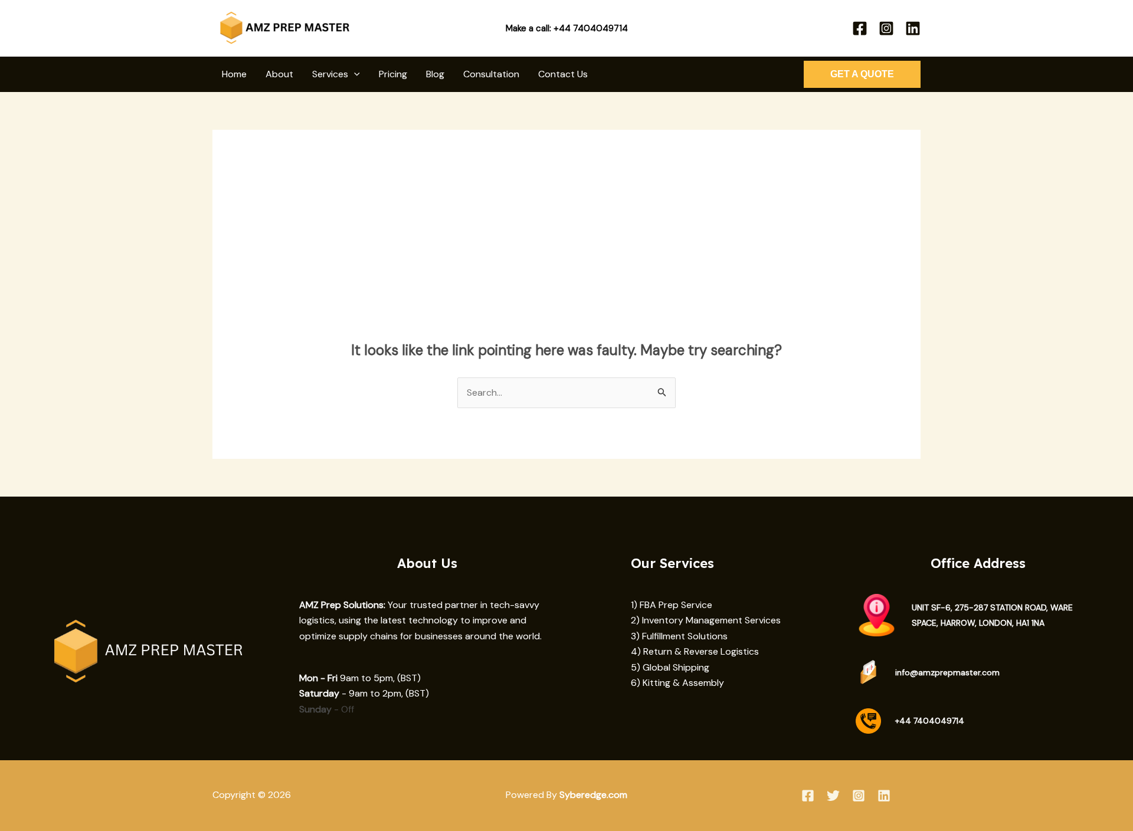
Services (330, 74)
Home (234, 74)
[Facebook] (859, 28)
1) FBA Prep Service (671, 605)
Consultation (491, 74)
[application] (354, 74)
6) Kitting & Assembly (677, 682)
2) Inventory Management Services (706, 620)
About (279, 74)
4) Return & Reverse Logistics (695, 651)
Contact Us (563, 74)
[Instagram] (886, 28)
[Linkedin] (913, 28)
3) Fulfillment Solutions (679, 636)
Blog (435, 74)
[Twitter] (833, 795)
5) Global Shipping (670, 667)
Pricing (393, 74)
